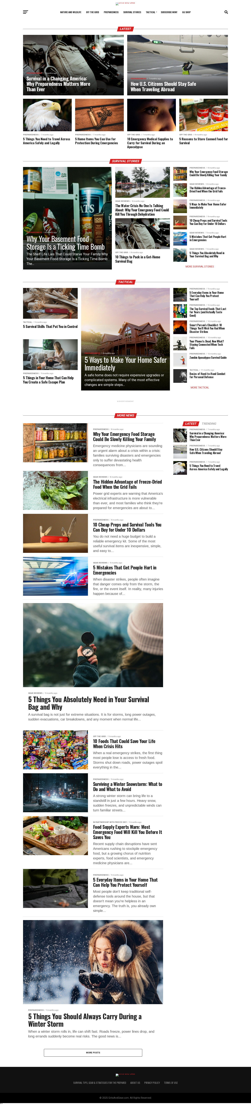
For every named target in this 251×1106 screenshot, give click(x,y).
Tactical (150, 12)
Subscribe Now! (169, 12)
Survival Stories (132, 12)
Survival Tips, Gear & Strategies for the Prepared (99, 1082)
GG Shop (186, 12)
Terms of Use (171, 1082)
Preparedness (111, 12)
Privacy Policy (152, 1082)
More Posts (93, 1052)
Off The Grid (92, 12)
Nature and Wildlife (70, 12)
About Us (135, 1082)
